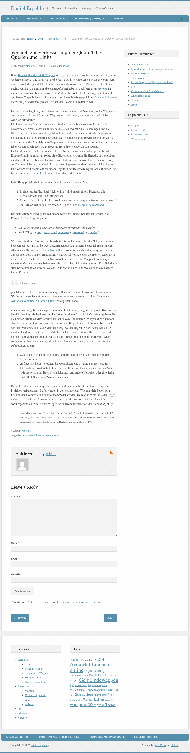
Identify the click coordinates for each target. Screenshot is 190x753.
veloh (72, 699)
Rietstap (113, 690)
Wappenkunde (139, 64)
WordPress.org (139, 139)
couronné (78, 232)
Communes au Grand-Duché (147, 91)
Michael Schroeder (106, 97)
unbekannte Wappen (37, 673)
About (10, 18)
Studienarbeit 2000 (146, 737)
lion (39, 232)
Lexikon (45, 173)
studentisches (100, 694)
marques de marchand (91, 205)
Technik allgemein (35, 695)
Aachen (75, 659)
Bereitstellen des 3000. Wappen (36, 75)
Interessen (24, 686)
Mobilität (30, 691)
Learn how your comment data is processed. (82, 602)
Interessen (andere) (88, 18)
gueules (92, 232)
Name (15, 543)
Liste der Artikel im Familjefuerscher (152, 69)
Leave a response (59, 66)
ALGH (99, 659)
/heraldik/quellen (53, 250)
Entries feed (138, 130)
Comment (16, 496)
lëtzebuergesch (99, 685)
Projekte (102, 88)
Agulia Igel (87, 660)
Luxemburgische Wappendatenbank (152, 82)
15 (64, 38)
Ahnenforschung (140, 95)
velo (27, 699)
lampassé (63, 232)
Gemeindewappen (98, 679)
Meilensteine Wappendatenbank (88, 690)
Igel (72, 685)
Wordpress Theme (102, 704)
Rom (72, 694)
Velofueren (58, 18)
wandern (79, 700)
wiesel (29, 66)
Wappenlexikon (54, 435)
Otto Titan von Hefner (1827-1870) (59, 737)
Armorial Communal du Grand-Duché (33, 301)
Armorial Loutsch (28, 115)
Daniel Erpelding (29, 8)
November (53, 38)
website (29, 704)
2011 (40, 38)
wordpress (79, 704)
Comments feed (140, 134)
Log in (135, 125)
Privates (22, 713)
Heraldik (32, 18)
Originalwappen (34, 668)
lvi (89, 685)
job (20, 708)
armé (54, 232)
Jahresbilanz (81, 685)
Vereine (118, 18)
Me (133, 86)
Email (15, 559)
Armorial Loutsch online (32, 435)
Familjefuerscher (140, 73)
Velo (111, 694)
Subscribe (111, 452)
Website (15, 574)
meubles (30, 664)
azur (46, 232)
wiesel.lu (108, 699)
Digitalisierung (94, 670)
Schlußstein (84, 694)
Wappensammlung (35, 682)
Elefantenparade (79, 675)
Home (30, 38)
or (31, 232)
